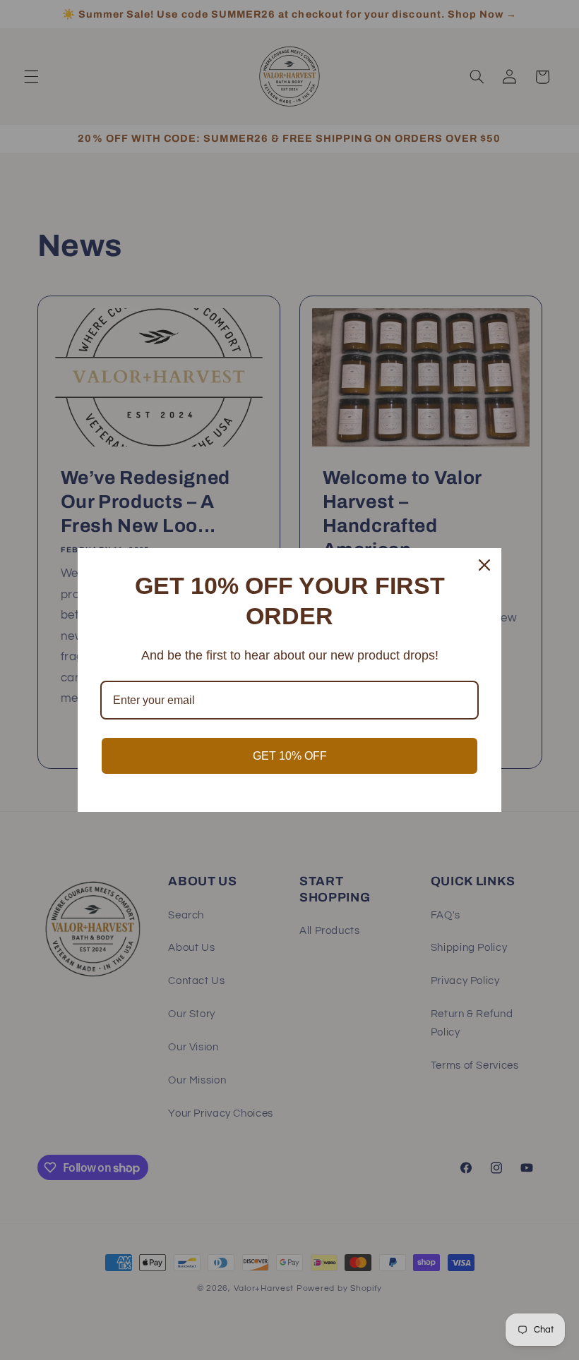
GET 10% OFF (290, 756)
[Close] (484, 565)
